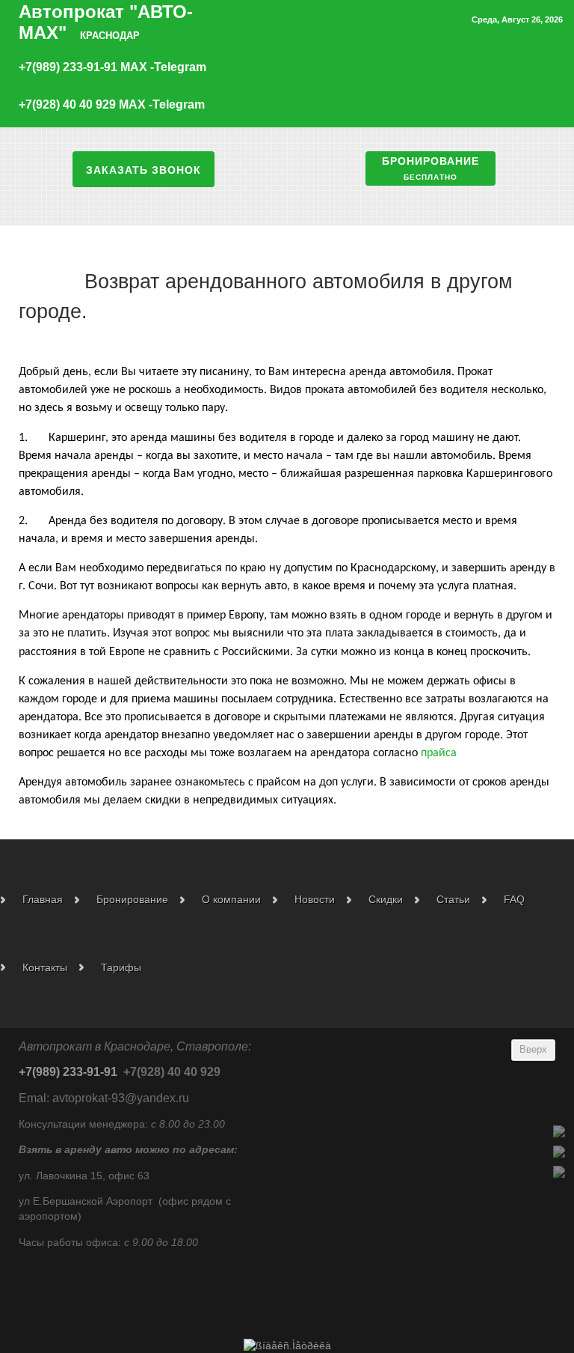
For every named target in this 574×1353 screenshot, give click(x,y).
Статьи (453, 899)
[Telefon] (559, 1131)
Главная (42, 899)
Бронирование (430, 167)
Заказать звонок (143, 169)
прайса (439, 753)
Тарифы (121, 967)
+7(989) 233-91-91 (68, 1071)
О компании (231, 899)
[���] (559, 1171)
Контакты (44, 967)
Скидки (385, 899)
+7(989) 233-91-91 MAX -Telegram (112, 67)
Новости (314, 899)
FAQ (514, 899)
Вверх (533, 1050)
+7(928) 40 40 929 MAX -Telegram (112, 104)
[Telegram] (559, 1151)
